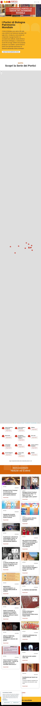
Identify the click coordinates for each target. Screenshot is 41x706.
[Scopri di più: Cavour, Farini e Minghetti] (33, 446)
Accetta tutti (7, 702)
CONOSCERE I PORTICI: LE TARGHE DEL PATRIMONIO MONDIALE (20, 11)
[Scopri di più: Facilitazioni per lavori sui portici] (30, 676)
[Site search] (38, 2)
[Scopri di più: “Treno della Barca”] (20, 454)
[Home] (11, 2)
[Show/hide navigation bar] (2, 2)
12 (26, 242)
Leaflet (15, 422)
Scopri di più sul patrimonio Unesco (11, 51)
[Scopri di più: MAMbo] (33, 454)
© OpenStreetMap (33, 422)
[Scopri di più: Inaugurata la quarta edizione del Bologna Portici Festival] (11, 511)
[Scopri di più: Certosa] (20, 446)
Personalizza (5, 699)
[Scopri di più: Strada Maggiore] (7, 454)
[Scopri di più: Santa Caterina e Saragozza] (7, 429)
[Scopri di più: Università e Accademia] (7, 446)
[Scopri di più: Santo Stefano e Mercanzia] (20, 429)
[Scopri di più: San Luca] (33, 436)
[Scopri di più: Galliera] (33, 428)
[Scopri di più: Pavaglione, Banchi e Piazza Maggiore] (20, 438)
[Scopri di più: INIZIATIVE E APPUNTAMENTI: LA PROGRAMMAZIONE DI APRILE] (11, 584)
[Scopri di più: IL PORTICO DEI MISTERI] (30, 585)
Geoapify (22, 422)
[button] (35, 2)
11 (10, 246)
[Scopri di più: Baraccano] (7, 436)
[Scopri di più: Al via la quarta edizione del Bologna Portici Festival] (30, 514)
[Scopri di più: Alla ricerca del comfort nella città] (30, 652)
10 (31, 247)
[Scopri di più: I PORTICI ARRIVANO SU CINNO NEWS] (30, 631)
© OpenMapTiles (27, 422)
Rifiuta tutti (16, 702)
